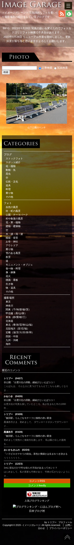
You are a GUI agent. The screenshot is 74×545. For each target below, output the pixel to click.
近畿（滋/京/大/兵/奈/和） (20, 332)
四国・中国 (12, 336)
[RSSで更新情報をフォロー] (62, 15)
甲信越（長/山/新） (16, 313)
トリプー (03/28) (13, 414)
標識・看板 (12, 280)
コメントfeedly (37, 485)
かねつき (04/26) (13, 396)
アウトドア (12, 245)
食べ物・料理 (13, 268)
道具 (8, 185)
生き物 (9, 284)
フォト (8, 203)
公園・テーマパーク (17, 215)
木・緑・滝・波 (14, 234)
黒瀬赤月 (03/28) (13, 432)
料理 (8, 189)
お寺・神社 (12, 241)
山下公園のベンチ (37, 127)
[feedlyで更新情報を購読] (69, 15)
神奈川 (9, 305)
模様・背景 (12, 238)
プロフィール (65, 522)
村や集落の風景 (14, 218)
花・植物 (11, 166)
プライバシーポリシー (60, 528)
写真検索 (62, 67)
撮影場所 (9, 297)
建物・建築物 (13, 226)
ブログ (8, 154)
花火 (8, 276)
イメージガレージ (31, 525)
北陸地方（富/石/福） (17, 328)
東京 (8, 301)
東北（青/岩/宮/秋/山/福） (20, 324)
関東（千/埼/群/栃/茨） (18, 309)
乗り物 (9, 193)
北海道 (9, 321)
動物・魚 (11, 170)
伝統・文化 (12, 181)
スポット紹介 (13, 162)
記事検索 (47, 67)
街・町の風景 (13, 211)
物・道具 (11, 288)
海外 (8, 344)
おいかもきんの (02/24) (16, 450)
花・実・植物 (13, 222)
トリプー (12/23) (13, 463)
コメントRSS (37, 480)
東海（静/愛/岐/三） (17, 317)
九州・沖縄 (12, 340)
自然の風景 (12, 207)
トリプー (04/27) (13, 378)
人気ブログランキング (37, 500)
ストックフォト (14, 158)
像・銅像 (11, 272)
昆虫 (8, 174)
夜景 (8, 257)
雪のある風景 (13, 253)
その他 (9, 197)
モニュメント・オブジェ (19, 264)
